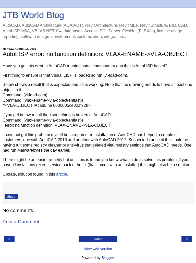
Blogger (108, 258)
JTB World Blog (33, 15)
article (61, 174)
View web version (98, 249)
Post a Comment (21, 221)
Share (11, 197)
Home (98, 239)
